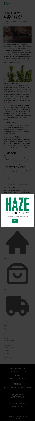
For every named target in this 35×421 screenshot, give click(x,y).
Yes (15, 220)
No (20, 220)
